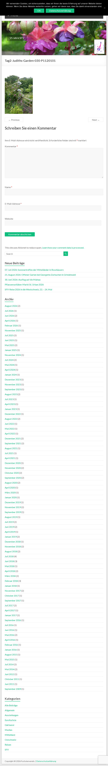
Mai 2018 (9, 566)
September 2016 (13, 620)
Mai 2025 (9, 345)
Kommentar (11, 146)
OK (39, 10)
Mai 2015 (9, 659)
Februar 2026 (11, 325)
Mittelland (10, 734)
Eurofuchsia (10, 720)
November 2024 (13, 355)
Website (9, 218)
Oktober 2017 (12, 595)
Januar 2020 (11, 497)
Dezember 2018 (13, 541)
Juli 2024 (9, 360)
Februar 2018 (11, 581)
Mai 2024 (9, 364)
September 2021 (13, 443)
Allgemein (9, 710)
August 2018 (11, 551)
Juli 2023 (9, 399)
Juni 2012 (9, 674)
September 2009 (13, 689)
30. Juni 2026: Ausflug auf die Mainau (22, 279)
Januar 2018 (11, 585)
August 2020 (11, 482)
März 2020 (10, 492)
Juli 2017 (9, 605)
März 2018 (10, 576)
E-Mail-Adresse (13, 203)
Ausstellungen (11, 715)
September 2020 (13, 477)
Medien (8, 730)
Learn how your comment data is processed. (63, 247)
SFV (7, 749)
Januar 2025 (11, 350)
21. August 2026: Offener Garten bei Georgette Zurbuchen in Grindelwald (40, 274)
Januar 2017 (11, 615)
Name (8, 187)
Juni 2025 (9, 340)
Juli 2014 (9, 664)
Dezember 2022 (13, 414)
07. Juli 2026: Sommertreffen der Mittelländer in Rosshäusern (34, 269)
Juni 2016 (9, 630)
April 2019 (10, 531)
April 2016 (10, 639)
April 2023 (10, 404)
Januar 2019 (11, 536)
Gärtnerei (9, 725)
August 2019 (11, 517)
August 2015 (11, 654)
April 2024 (10, 369)
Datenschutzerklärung (46, 761)
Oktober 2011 (12, 679)
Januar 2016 (11, 649)
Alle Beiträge (11, 705)
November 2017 (13, 590)
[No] (104, 7)
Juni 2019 (9, 526)
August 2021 (11, 448)
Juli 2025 (9, 335)
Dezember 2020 (13, 463)
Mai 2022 (9, 428)
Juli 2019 (9, 522)
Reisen (8, 744)
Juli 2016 (9, 625)
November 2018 (13, 546)
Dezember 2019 (13, 502)
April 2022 (10, 433)
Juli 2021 (9, 453)
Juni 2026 (9, 315)
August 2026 (11, 305)
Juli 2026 (9, 310)
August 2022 (11, 418)
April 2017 (10, 610)
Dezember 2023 (13, 379)
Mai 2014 (9, 669)
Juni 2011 (9, 684)
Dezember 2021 (13, 438)
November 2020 (13, 468)
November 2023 (13, 384)
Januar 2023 (11, 409)
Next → (96, 119)
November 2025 (13, 330)
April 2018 (10, 571)
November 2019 (13, 507)
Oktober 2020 (12, 472)
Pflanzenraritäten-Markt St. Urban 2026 (24, 284)
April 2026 (10, 320)
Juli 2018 (9, 556)
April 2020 (10, 487)
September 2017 (13, 600)
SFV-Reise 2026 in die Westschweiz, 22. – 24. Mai (28, 289)
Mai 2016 (9, 635)
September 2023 (13, 389)
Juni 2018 (9, 561)
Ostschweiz (10, 739)
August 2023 (11, 394)
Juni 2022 (9, 423)
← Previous (14, 119)
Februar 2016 (11, 644)
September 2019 (13, 512)
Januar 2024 (11, 374)
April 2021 (10, 458)
